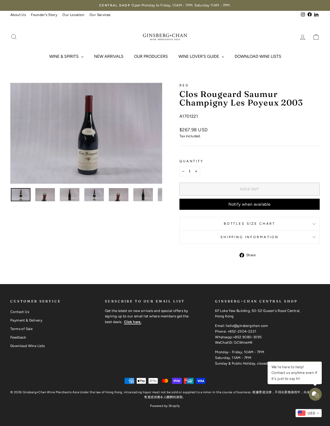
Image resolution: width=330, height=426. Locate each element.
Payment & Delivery (26, 320)
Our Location (73, 15)
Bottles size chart (249, 224)
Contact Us (19, 312)
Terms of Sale (21, 329)
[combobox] (308, 413)
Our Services (100, 15)
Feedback (18, 337)
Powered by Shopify (165, 406)
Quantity (191, 161)
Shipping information (249, 237)
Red (184, 85)
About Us (18, 15)
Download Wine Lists (27, 346)
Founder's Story (44, 15)
